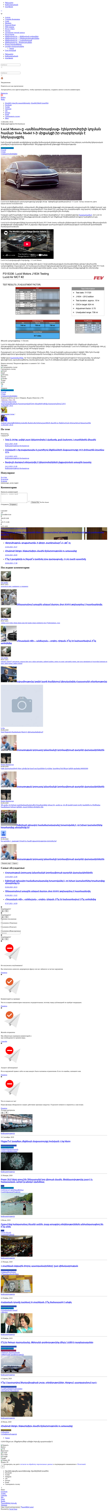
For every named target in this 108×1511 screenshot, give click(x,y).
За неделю (4, 479)
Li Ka (3, 728)
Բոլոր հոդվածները (13, 44)
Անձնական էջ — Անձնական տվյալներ (21, 36)
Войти (3, 97)
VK (13, 400)
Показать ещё (6, 863)
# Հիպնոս (5, 1432)
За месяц (4, 481)
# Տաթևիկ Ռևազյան (10, 1391)
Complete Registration (12, 19)
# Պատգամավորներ (10, 1274)
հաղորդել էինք (16, 358)
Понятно (4, 973)
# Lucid (3, 150)
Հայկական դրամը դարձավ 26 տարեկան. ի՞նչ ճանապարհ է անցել (36, 1302)
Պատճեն (27, 1507)
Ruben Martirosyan (7, 764)
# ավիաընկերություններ (11, 1389)
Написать (4, 93)
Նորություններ (7, 148)
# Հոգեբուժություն (9, 1434)
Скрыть (15, 863)
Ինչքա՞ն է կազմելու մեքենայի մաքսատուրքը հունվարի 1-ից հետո (35, 1141)
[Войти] (2, 95)
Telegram (4, 400)
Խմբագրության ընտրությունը (14, 528)
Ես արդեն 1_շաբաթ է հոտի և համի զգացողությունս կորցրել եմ (28, 841)
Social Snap (13, 1509)
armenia (3, 837)
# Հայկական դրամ (9, 1310)
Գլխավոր (9, 3)
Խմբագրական (11, 5)
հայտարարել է (85, 215)
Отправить (13, 504)
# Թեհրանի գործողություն (12, 1354)
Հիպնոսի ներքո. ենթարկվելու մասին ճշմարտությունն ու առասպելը (37, 1426)
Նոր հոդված (10, 50)
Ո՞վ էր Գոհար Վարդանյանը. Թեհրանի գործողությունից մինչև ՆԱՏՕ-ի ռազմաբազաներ (47, 1342)
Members (8, 23)
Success (7, 31)
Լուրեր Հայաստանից (14, 46)
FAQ (2, 1186)
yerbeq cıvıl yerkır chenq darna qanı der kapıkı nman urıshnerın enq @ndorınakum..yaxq (30, 623)
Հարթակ (9, 7)
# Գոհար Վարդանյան (10, 1352)
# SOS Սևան (6, 1232)
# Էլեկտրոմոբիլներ (9, 154)
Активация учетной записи (15, 32)
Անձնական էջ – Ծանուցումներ (18, 42)
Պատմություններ (8, 1350)
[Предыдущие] (2, 1113)
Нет (6, 911)
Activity (7, 17)
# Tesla (3, 152)
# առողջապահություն (10, 1192)
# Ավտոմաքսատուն (9, 1149)
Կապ (11, 48)
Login (7, 21)
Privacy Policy (10, 29)
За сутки (4, 477)
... (1, 10)
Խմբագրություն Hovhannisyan (13, 124)
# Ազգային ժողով (8, 1272)
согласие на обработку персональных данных (36, 1464)
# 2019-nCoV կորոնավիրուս (12, 1190)
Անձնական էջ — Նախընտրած (18, 40)
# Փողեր (4, 1312)
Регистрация (9, 34)
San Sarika (4, 582)
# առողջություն (7, 1234)
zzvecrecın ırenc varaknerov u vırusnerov (14, 586)
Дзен (10, 400)
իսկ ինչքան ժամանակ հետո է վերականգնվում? (22, 732)
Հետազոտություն (9, 1145)
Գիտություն (6, 1430)
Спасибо (4, 1041)
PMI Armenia (9, 27)
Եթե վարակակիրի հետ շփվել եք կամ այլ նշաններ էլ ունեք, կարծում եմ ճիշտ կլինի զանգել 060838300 (44, 768)
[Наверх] (3, 1466)
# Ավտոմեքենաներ (9, 1151)
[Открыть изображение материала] (41, 200)
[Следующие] (6, 1112)
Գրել (3, 99)
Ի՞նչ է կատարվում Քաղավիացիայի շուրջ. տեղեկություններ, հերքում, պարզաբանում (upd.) (49, 1382)
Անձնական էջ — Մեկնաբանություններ (22, 38)
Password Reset (10, 25)
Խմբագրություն (8, 1133)
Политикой (81, 1464)
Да (2, 911)
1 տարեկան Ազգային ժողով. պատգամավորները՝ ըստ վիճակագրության (39, 1266)
